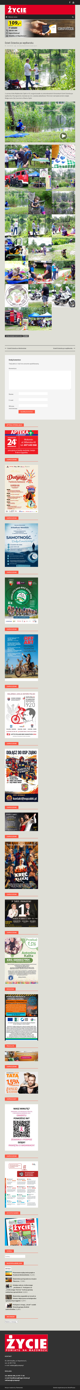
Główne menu (12, 17)
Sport (35, 46)
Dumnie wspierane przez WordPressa (64, 1387)
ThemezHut (19, 1387)
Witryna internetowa (13, 407)
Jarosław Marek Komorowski (24, 46)
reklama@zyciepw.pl (12, 1380)
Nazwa (11, 394)
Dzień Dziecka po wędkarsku (63, 348)
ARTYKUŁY (8, 1268)
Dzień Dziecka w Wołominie (16, 348)
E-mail (11, 400)
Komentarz (12, 368)
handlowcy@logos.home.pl (20, 1378)
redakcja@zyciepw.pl (17, 1365)
